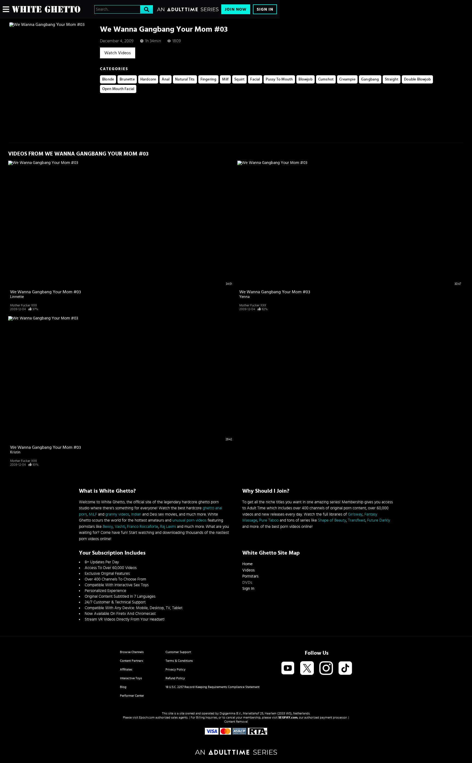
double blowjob (417, 79)
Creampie (347, 79)
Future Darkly (378, 520)
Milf (225, 79)
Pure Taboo (269, 520)
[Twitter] (307, 668)
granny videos (117, 514)
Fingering (208, 79)
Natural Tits (184, 79)
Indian (136, 514)
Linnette (17, 297)
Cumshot (326, 79)
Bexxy (108, 527)
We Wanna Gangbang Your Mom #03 (45, 292)
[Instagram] (326, 668)
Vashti (120, 527)
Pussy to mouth (279, 79)
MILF (93, 514)
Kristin (15, 452)
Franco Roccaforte (142, 527)
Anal (165, 79)
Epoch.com (147, 717)
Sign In (265, 9)
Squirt (239, 79)
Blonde (108, 79)
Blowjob (305, 79)
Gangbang (370, 79)
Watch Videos (117, 53)
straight (392, 79)
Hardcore (148, 79)
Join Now (236, 9)
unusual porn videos (189, 520)
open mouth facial (118, 89)
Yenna (244, 297)
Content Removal (236, 721)
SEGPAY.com (287, 717)
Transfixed (356, 520)
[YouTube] (288, 668)
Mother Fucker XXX (23, 305)
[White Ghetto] (46, 9)
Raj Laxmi (168, 527)
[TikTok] (345, 668)
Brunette (127, 79)
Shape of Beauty (332, 520)
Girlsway (355, 514)
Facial (255, 79)
